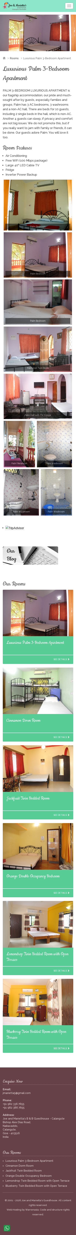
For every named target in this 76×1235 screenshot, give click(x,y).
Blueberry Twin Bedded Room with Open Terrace (36, 1185)
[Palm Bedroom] (38, 205)
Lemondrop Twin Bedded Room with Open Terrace (38, 1180)
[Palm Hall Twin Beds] (38, 349)
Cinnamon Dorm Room (23, 720)
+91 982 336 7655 (13, 1104)
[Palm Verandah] (19, 444)
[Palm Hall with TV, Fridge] (38, 396)
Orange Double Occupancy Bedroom (33, 876)
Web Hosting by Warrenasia (23, 1209)
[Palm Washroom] (54, 444)
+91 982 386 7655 (14, 1107)
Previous (5, 36)
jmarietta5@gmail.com (17, 1093)
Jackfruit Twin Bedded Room (27, 798)
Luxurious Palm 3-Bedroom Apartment (35, 642)
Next (71, 36)
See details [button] (60, 659)
